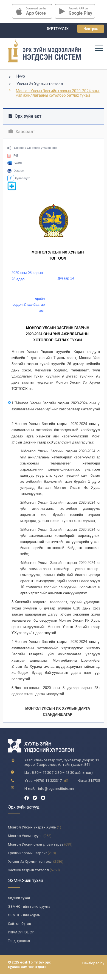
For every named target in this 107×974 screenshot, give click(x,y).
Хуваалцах (22, 178)
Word (18, 163)
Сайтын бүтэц (19, 924)
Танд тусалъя (19, 941)
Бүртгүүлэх (58, 29)
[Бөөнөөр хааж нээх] (11, 189)
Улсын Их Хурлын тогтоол (39, 84)
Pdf (15, 155)
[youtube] (43, 797)
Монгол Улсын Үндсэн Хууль (32, 827)
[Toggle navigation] (99, 48)
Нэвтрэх (90, 29)
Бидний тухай (19, 898)
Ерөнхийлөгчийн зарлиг (27, 853)
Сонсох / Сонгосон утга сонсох (35, 147)
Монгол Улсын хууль (25, 836)
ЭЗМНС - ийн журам (24, 915)
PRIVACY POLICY (21, 932)
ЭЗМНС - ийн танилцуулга (29, 906)
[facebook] (26, 797)
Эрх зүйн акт (27, 116)
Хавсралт (24, 131)
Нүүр (20, 76)
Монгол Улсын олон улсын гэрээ (35, 844)
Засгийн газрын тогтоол (28, 870)
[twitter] (35, 797)
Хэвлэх (19, 170)
